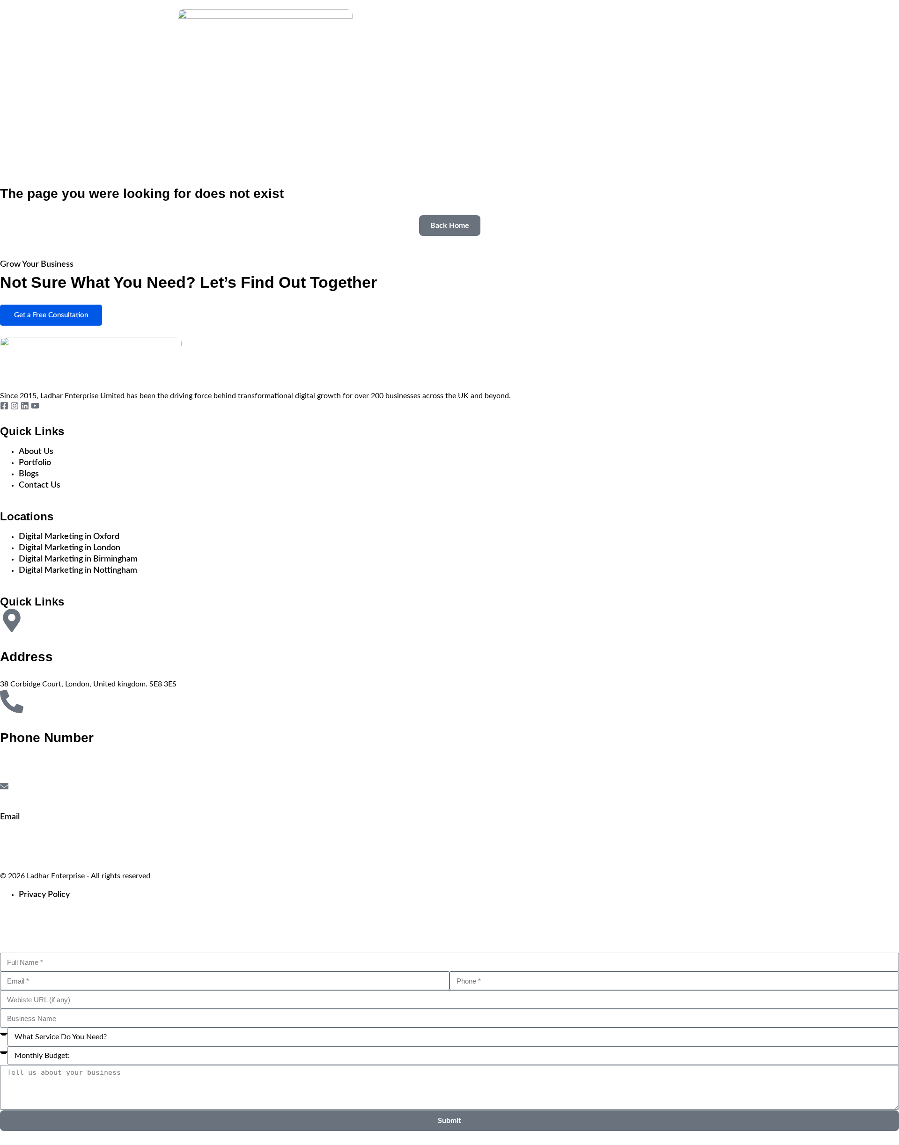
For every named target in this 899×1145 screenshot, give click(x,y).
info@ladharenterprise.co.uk (52, 842)
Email (10, 817)
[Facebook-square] (4, 405)
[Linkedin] (25, 405)
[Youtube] (35, 405)
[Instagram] (14, 405)
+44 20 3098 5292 (33, 776)
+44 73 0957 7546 (33, 765)
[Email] (4, 786)
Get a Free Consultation (51, 315)
